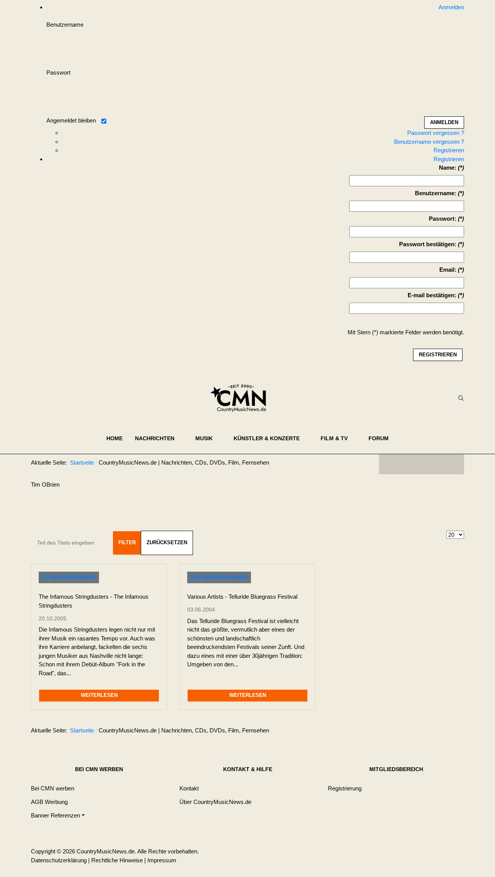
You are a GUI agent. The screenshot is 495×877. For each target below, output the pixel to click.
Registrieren (449, 150)
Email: (447, 269)
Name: (447, 167)
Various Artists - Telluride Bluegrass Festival (242, 596)
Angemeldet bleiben (71, 120)
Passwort (58, 72)
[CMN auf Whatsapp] (425, 732)
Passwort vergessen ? (435, 132)
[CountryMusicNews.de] (241, 398)
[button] (159, 438)
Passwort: (442, 218)
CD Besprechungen (69, 577)
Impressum (161, 860)
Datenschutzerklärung (59, 860)
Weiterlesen (99, 695)
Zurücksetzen (167, 542)
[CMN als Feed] (452, 464)
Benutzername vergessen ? (429, 141)
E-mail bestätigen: (432, 295)
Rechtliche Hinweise (117, 860)
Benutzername (65, 24)
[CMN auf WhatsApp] (421, 464)
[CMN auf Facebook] (390, 464)
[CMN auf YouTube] (437, 464)
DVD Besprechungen (219, 577)
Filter (127, 542)
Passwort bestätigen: (427, 244)
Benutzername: (435, 193)
